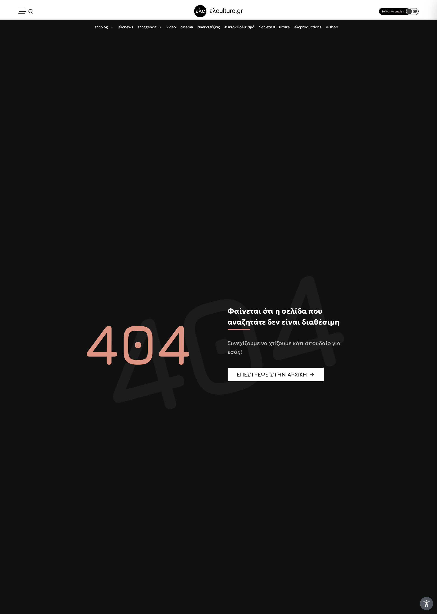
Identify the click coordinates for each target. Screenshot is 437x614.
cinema (186, 27)
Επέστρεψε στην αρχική (272, 374)
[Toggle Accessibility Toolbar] (426, 603)
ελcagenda (147, 27)
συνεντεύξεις (209, 27)
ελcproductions (307, 27)
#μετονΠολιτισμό (239, 27)
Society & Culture (274, 27)
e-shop (332, 27)
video (171, 27)
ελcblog (101, 27)
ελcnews (125, 27)
